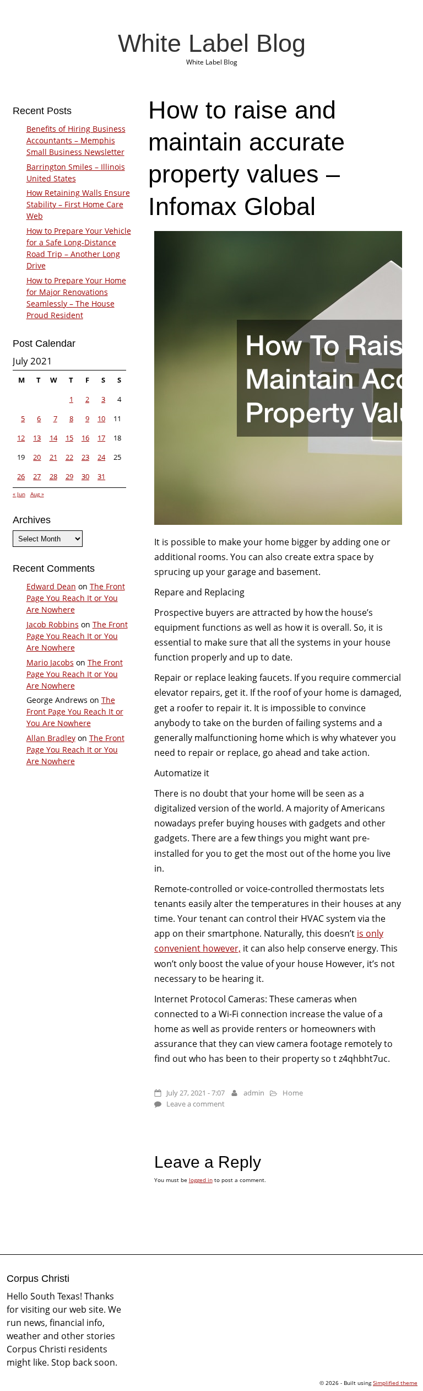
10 (101, 418)
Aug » (37, 494)
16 (85, 438)
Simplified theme (395, 1383)
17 (101, 438)
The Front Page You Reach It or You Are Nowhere (75, 598)
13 (37, 438)
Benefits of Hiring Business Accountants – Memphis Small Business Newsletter (76, 140)
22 (69, 457)
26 (21, 476)
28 (53, 476)
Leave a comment (195, 1104)
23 (85, 457)
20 (37, 457)
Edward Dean (51, 586)
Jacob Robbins (52, 624)
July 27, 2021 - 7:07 (195, 1093)
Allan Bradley (50, 738)
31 (101, 476)
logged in (201, 1180)
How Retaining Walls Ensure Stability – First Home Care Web (78, 204)
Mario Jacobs (50, 662)
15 (69, 438)
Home (293, 1093)
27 (37, 476)
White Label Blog (212, 43)
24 (101, 457)
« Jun (19, 494)
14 (53, 438)
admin (253, 1093)
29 (69, 476)
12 (21, 438)
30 (85, 476)
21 (53, 457)
